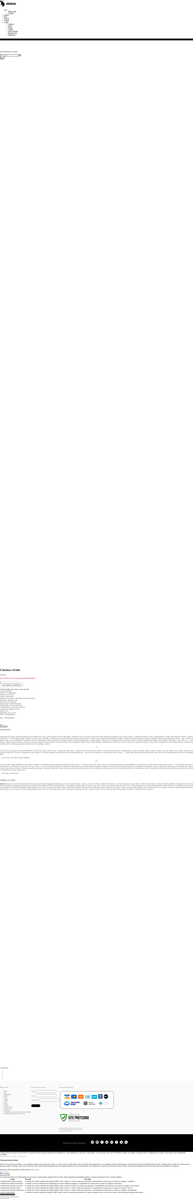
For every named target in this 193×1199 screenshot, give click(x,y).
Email (33, 1091)
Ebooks (6, 15)
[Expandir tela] (7, 1196)
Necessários (6, 1173)
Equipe (10, 28)
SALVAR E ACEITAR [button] (7, 1194)
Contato (10, 29)
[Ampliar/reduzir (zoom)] (2, 1196)
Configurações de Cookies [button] (8, 1156)
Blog (5, 17)
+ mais (6, 22)
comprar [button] (14, 845)
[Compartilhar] (12, 1196)
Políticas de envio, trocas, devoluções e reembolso (17, 1112)
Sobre (10, 26)
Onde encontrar (13, 31)
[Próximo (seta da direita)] (7, 1198)
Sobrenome (34, 1100)
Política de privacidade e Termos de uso (15, 1113)
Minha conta (12, 11)
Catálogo (11, 24)
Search (2, 57)
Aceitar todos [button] (21, 1156)
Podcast (6, 19)
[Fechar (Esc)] (16, 1196)
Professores (11, 35)
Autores (6, 20)
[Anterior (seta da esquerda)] (2, 1198)
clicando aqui (34, 1169)
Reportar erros (12, 33)
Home (5, 1091)
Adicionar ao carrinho (11, 685)
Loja (5, 10)
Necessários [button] (4, 1171)
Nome (33, 1096)
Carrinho (11, 13)
